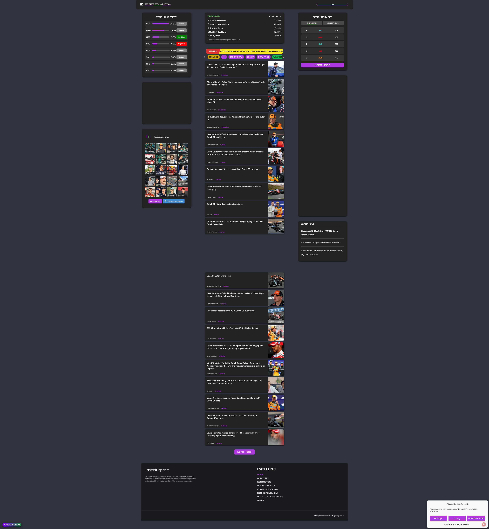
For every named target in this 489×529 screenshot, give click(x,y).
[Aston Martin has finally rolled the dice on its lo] (150, 148)
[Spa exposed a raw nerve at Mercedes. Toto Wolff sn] (172, 192)
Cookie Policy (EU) (267, 493)
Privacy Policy (463, 524)
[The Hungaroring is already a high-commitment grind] (183, 181)
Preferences (476, 518)
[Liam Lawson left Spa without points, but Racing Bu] (183, 170)
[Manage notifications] (484, 524)
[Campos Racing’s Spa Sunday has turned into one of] (150, 192)
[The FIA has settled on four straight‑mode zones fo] (172, 159)
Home (260, 474)
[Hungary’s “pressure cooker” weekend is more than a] (172, 181)
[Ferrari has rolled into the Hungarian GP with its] (150, 159)
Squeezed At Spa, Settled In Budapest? (320, 243)
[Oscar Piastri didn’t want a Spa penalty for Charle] (161, 148)
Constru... (333, 23)
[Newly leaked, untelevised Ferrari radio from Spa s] (172, 170)
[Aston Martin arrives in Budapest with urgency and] (183, 148)
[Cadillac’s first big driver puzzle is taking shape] (172, 148)
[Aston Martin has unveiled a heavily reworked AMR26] (183, 159)
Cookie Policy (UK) (267, 489)
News (260, 500)
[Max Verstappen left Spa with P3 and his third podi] (161, 192)
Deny (457, 518)
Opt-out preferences (270, 497)
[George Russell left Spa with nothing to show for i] (150, 170)
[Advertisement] (166, 103)
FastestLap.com (157, 470)
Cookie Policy (450, 524)
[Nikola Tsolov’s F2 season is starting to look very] (150, 181)
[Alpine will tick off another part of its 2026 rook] (183, 192)
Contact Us (264, 482)
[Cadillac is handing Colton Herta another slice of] (161, 181)
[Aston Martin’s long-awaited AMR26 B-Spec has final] (161, 159)
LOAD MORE (244, 452)
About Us (262, 478)
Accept (438, 518)
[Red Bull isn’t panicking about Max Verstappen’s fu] (161, 170)
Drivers (312, 23)
